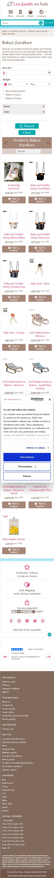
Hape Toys (7, 804)
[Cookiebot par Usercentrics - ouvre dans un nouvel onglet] (32, 399)
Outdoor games (9, 770)
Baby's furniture (8, 33)
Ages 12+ (6, 848)
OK (49, 634)
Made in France (13, 94)
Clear (27, 132)
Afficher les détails (35, 448)
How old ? (7, 67)
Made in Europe (13, 98)
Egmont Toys (8, 790)
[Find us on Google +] (43, 620)
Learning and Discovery (13, 739)
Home (4, 31)
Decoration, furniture (17, 31)
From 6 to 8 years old (12, 838)
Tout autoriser (27, 457)
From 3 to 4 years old (12, 831)
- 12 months (7, 821)
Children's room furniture (37, 31)
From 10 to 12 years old (13, 845)
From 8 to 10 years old (13, 841)
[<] (5, 656)
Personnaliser (25, 466)
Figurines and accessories (14, 742)
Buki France (7, 783)
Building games (9, 753)
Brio (4, 780)
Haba (4, 800)
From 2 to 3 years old (12, 827)
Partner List (7, 729)
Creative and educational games (17, 763)
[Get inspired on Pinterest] (27, 620)
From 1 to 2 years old (12, 824)
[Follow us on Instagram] (19, 620)
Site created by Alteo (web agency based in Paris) (27, 876)
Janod (4, 807)
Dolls (4, 746)
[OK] (41, 23)
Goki (4, 797)
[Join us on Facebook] (11, 620)
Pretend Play (8, 749)
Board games (8, 760)
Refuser (27, 476)
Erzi (4, 793)
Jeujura (5, 811)
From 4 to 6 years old (12, 834)
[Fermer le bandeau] (50, 399)
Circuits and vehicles (12, 756)
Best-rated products (15, 90)
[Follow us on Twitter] (35, 620)
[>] (48, 656)
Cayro (5, 787)
